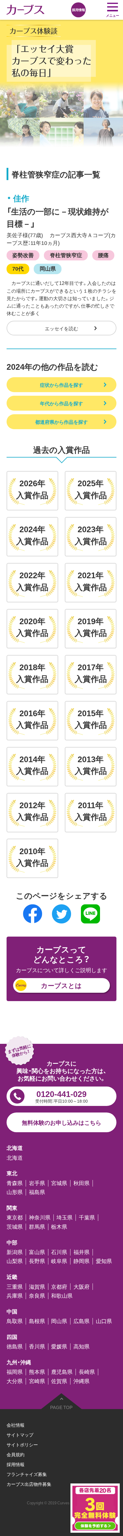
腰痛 (103, 255)
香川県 (37, 1346)
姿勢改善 (23, 255)
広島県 (81, 1321)
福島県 (37, 1192)
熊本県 (37, 1372)
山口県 (104, 1321)
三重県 (15, 1286)
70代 (18, 268)
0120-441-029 (61, 1095)
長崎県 (87, 1372)
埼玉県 (64, 1217)
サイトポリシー (22, 1444)
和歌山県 (62, 1296)
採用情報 (15, 1464)
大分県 (15, 1381)
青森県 (15, 1183)
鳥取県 (15, 1321)
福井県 (81, 1252)
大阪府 (81, 1286)
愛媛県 (59, 1346)
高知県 (81, 1346)
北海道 (15, 1158)
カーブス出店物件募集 (29, 1483)
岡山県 (48, 268)
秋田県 (81, 1183)
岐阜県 (59, 1261)
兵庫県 (15, 1296)
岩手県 (37, 1183)
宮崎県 (37, 1381)
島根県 (37, 1321)
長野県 (37, 1261)
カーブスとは (61, 985)
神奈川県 (39, 1217)
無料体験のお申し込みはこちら (61, 1122)
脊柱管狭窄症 (66, 255)
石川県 (59, 1252)
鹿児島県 (62, 1372)
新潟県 (15, 1252)
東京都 (15, 1217)
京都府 (59, 1286)
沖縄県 (81, 1381)
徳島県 (15, 1346)
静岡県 (81, 1261)
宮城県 (59, 1183)
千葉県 (87, 1217)
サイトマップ (20, 1434)
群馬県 (37, 1227)
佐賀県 (59, 1381)
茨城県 (15, 1227)
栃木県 (59, 1227)
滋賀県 (37, 1286)
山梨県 (15, 1261)
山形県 (15, 1192)
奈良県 (37, 1296)
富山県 (37, 1252)
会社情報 (15, 1424)
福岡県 (15, 1372)
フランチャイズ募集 (27, 1474)
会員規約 (15, 1454)
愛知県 (104, 1261)
